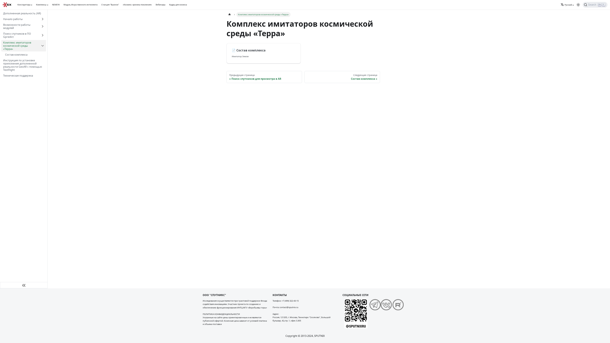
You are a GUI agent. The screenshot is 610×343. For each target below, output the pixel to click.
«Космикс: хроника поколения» (137, 4)
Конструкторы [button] (23, 4)
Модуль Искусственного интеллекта (81, 4)
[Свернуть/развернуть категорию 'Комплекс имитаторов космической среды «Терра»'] (42, 45)
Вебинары (160, 4)
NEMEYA (56, 4)
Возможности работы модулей (16, 26)
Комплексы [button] (41, 4)
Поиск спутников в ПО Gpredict (17, 35)
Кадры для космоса (178, 4)
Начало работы (13, 19)
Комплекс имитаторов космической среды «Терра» (17, 46)
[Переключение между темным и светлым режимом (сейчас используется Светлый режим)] (578, 4)
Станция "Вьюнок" (110, 4)
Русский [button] (568, 4)
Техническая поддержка (18, 75)
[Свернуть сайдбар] (24, 285)
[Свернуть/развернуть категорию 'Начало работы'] (42, 19)
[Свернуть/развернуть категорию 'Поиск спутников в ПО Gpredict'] (42, 35)
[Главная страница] (230, 14)
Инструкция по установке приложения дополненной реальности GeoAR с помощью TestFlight (22, 65)
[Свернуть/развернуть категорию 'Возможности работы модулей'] (42, 26)
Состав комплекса (16, 54)
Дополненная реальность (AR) (22, 13)
